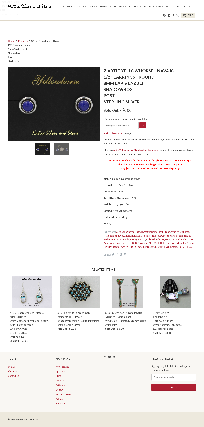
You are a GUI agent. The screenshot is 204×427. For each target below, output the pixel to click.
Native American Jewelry (173, 243)
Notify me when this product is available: (126, 119)
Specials (81, 6)
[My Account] (173, 16)
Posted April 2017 (145, 247)
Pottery (135, 6)
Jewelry (105, 6)
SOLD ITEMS (186, 247)
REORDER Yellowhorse (166, 247)
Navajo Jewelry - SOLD (124, 247)
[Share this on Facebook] (116, 254)
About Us (12, 371)
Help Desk (183, 6)
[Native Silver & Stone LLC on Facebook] (194, 7)
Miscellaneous (153, 6)
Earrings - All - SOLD (148, 243)
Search (11, 366)
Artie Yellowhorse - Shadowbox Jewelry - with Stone (143, 232)
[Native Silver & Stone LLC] (30, 6)
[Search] (177, 16)
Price (93, 6)
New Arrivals (67, 6)
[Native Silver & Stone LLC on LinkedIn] (169, 16)
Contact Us (13, 376)
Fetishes (120, 6)
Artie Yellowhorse (113, 133)
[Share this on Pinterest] (120, 254)
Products (23, 41)
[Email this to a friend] (124, 254)
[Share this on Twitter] (112, 254)
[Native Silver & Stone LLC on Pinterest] (164, 16)
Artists (170, 6)
